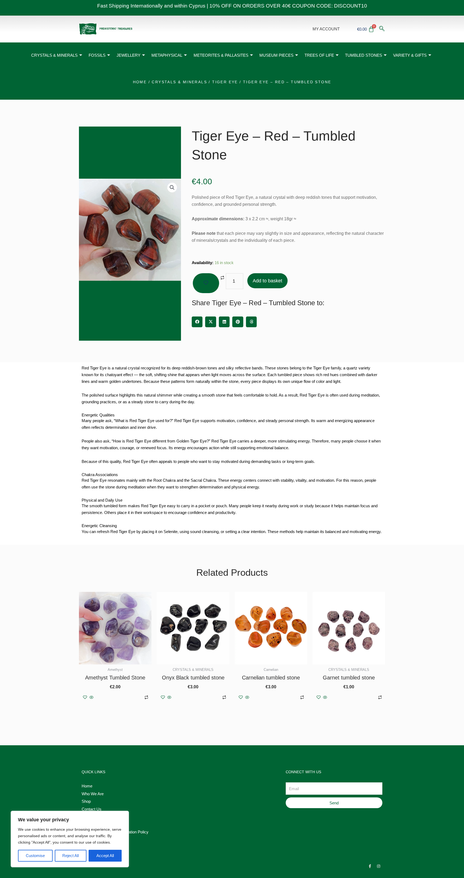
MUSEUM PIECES (276, 55)
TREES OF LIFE (319, 55)
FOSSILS (97, 55)
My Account (326, 29)
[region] (70, 839)
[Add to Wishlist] (206, 283)
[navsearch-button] (381, 29)
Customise (35, 855)
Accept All (105, 855)
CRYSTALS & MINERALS (54, 55)
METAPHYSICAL (166, 55)
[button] (172, 187)
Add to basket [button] (118, 697)
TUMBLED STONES (363, 55)
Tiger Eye (225, 82)
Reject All (70, 855)
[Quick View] (91, 697)
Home (140, 82)
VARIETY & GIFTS (410, 55)
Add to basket (267, 280)
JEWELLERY (128, 55)
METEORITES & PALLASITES (221, 55)
